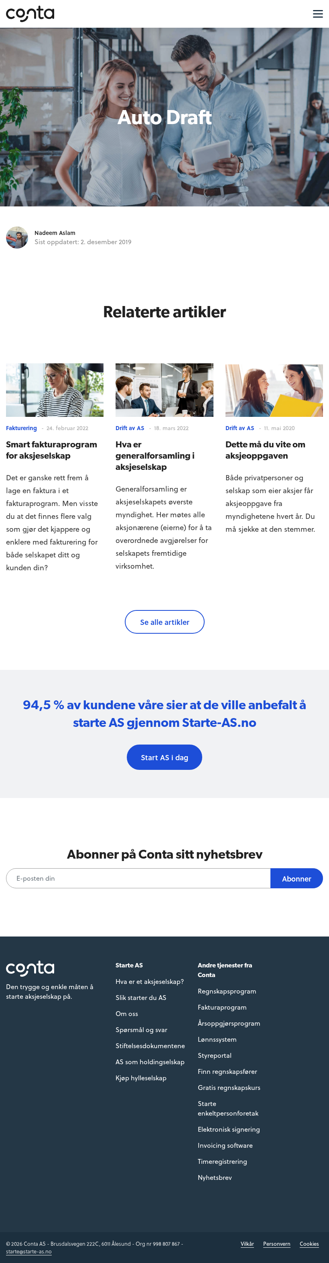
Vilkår (247, 1243)
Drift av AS (130, 428)
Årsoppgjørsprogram (229, 1023)
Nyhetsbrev (215, 1177)
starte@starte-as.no (29, 1251)
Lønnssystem (217, 1039)
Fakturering (21, 428)
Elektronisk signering (229, 1129)
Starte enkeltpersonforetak (228, 1108)
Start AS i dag (164, 757)
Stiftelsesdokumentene (150, 1045)
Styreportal (215, 1055)
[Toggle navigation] (316, 13)
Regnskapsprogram (227, 991)
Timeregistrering (222, 1161)
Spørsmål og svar (141, 1029)
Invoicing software (225, 1145)
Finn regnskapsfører (227, 1071)
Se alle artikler (164, 621)
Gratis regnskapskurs (229, 1087)
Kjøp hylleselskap (141, 1077)
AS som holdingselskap (150, 1061)
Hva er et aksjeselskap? (150, 981)
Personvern (276, 1243)
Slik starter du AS (141, 997)
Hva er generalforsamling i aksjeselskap (155, 455)
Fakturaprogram (222, 1007)
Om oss (127, 1013)
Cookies (309, 1243)
